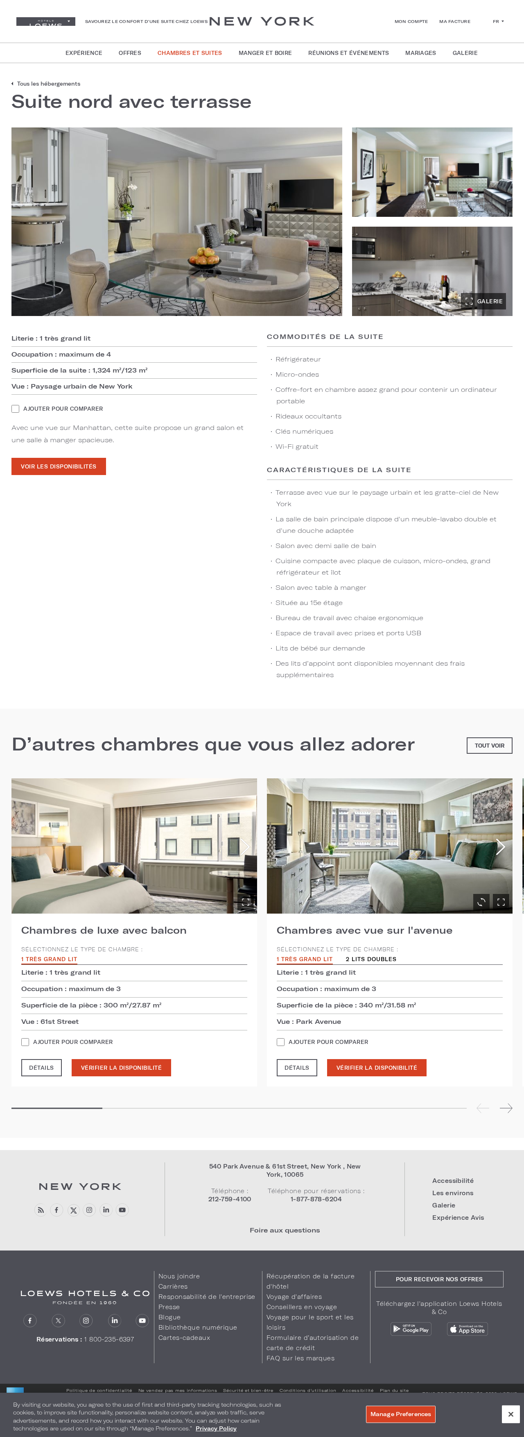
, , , (285, 1170)
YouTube (122, 1210)
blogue (40, 1210)
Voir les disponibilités (59, 466)
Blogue (169, 1317)
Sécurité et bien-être (248, 1390)
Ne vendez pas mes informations (177, 1390)
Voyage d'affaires (294, 1296)
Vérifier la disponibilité (121, 1068)
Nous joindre (179, 1276)
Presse (169, 1306)
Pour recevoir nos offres (439, 1279)
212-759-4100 (229, 1199)
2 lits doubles (371, 959)
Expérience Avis (458, 1217)
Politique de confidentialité (99, 1390)
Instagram (86, 1321)
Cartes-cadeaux (184, 1337)
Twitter (58, 1321)
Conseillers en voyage (302, 1306)
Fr (496, 21)
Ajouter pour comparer (63, 408)
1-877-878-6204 (316, 1199)
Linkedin (106, 1210)
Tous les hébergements (48, 83)
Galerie (490, 301)
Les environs (452, 1192)
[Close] (511, 1414)
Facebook (56, 1210)
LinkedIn (114, 1321)
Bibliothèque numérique (197, 1327)
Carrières (173, 1286)
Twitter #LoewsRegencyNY (73, 1210)
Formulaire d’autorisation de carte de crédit (313, 1342)
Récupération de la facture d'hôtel (311, 1281)
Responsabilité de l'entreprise (206, 1296)
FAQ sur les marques (300, 1358)
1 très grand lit (49, 959)
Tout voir (489, 745)
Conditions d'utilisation (308, 1390)
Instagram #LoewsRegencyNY (89, 1210)
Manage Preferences (400, 1414)
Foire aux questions (285, 1230)
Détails (41, 1068)
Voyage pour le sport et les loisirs (310, 1322)
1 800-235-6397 (109, 1339)
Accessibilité (453, 1180)
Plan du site (394, 1390)
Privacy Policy (216, 1428)
